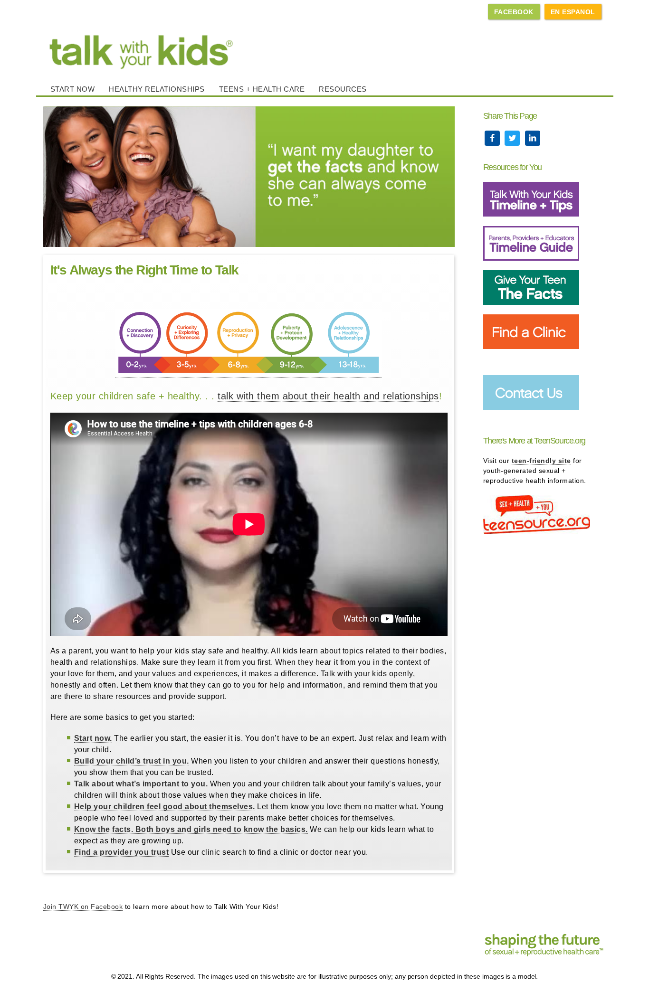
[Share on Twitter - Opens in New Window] (513, 138)
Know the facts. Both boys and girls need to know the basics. (191, 829)
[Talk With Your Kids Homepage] (324, 48)
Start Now (72, 89)
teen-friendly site (541, 460)
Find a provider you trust (121, 852)
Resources (343, 89)
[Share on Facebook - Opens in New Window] (493, 138)
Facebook (514, 12)
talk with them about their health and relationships (328, 396)
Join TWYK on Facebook (83, 906)
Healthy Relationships (157, 89)
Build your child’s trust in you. (131, 761)
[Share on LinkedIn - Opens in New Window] (532, 138)
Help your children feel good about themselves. (164, 807)
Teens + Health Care (262, 89)
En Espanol (573, 12)
